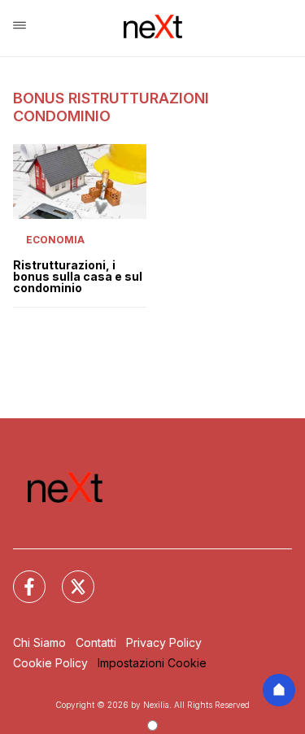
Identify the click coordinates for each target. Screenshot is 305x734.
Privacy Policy (164, 642)
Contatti (96, 642)
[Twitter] (68, 576)
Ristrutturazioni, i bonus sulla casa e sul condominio (77, 277)
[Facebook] (19, 576)
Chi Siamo (39, 642)
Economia (55, 240)
